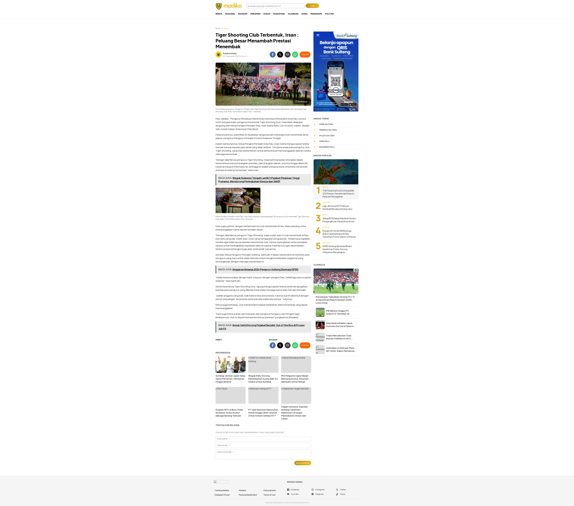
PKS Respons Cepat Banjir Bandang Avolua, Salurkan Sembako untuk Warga (295, 378)
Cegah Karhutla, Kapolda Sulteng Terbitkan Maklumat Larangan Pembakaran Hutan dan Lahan (294, 412)
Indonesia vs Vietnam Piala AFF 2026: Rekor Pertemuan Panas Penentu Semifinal (341, 350)
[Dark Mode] (358, 5)
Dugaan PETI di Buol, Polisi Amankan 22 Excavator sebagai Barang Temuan (229, 412)
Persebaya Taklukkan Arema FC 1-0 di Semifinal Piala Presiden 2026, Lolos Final (335, 299)
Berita (226, 28)
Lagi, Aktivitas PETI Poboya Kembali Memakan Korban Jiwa (337, 207)
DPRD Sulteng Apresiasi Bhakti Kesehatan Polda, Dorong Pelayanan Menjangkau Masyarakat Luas (337, 249)
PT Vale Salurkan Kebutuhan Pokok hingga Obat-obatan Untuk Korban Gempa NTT (263, 412)
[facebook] (273, 55)
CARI (312, 6)
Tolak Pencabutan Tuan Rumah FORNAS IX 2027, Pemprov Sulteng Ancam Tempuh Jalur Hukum (339, 337)
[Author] (219, 55)
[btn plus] (308, 66)
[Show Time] (248, 56)
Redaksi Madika (230, 53)
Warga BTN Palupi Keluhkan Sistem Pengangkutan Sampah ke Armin (339, 220)
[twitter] (280, 55)
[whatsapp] (295, 55)
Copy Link (305, 54)
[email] (288, 55)
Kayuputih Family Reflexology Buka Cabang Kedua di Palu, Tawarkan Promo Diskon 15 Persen (339, 233)
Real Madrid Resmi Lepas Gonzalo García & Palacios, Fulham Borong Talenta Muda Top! (340, 325)
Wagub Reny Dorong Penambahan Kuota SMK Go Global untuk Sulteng (263, 378)
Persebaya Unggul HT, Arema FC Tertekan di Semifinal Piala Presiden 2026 (338, 312)
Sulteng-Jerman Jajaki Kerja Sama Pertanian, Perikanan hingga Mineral (230, 378)
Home (218, 28)
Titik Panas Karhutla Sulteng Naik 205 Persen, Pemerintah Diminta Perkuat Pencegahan (338, 193)
